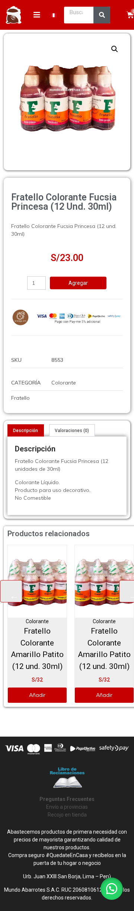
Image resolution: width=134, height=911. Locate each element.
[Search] (101, 15)
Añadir (37, 695)
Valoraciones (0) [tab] (72, 430)
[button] (114, 49)
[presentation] (11, 591)
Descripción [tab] (25, 430)
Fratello (20, 398)
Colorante (63, 382)
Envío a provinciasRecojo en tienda (67, 807)
